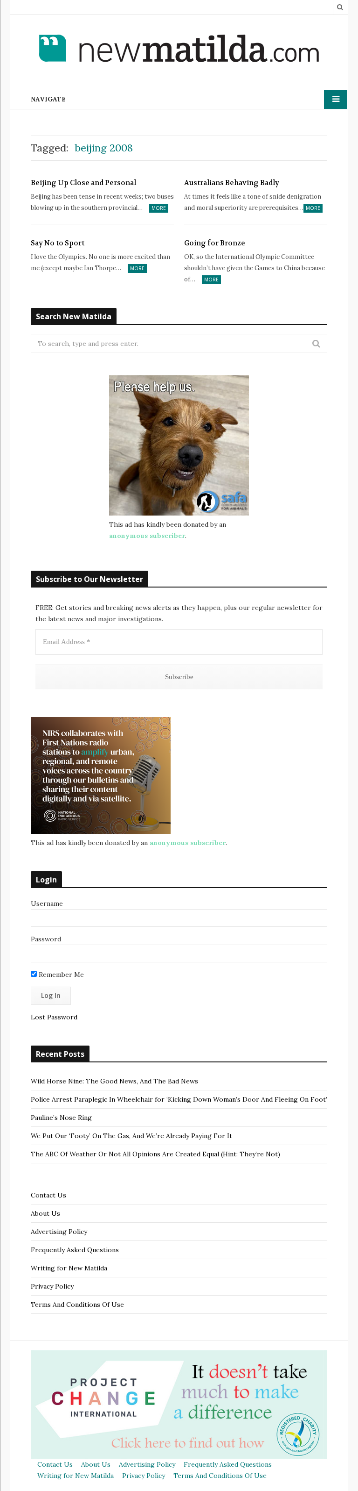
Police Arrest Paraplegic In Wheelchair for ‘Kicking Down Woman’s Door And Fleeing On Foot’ (179, 1099)
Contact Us (48, 1195)
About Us (45, 1213)
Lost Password (54, 1017)
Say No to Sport (57, 243)
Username (47, 903)
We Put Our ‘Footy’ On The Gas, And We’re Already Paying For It (131, 1136)
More (158, 208)
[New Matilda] (179, 50)
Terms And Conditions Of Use (77, 1304)
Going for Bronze (214, 243)
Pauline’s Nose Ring (61, 1117)
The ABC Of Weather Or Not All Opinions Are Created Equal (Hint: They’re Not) (155, 1154)
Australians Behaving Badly (231, 182)
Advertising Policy (59, 1231)
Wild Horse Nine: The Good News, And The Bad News (114, 1081)
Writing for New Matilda (69, 1268)
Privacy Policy (52, 1286)
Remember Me (60, 974)
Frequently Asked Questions (75, 1250)
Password (46, 939)
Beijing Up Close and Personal (83, 182)
